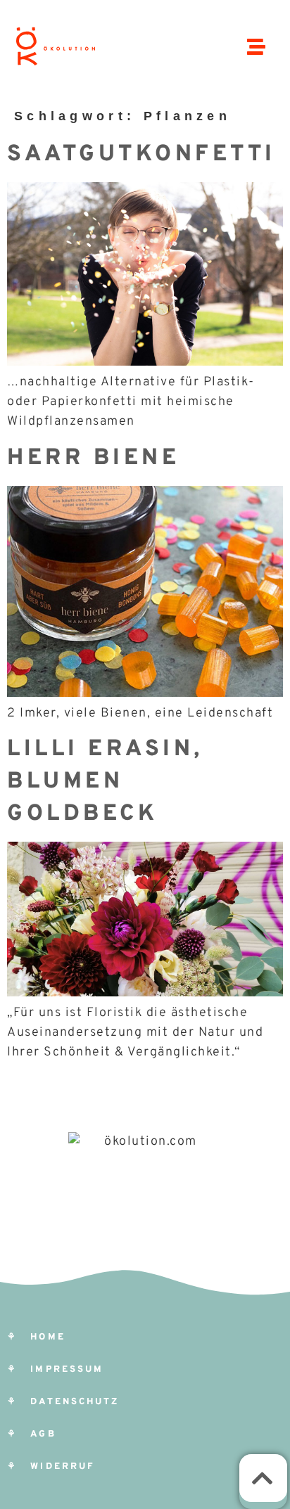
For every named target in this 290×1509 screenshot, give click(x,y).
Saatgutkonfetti (141, 155)
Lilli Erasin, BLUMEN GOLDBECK (105, 782)
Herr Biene (93, 458)
